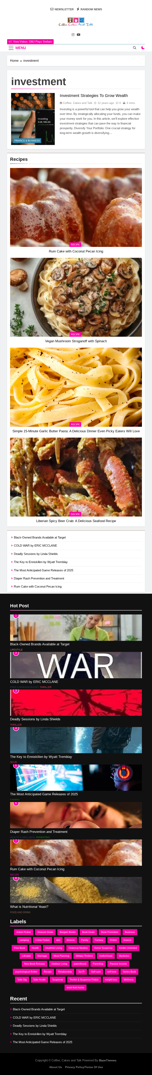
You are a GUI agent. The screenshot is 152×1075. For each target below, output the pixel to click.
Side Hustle (39, 979)
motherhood (105, 956)
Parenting (43, 837)
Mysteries (124, 956)
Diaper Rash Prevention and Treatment (39, 578)
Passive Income (118, 963)
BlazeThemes (107, 1060)
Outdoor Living (59, 963)
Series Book (129, 971)
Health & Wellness (22, 837)
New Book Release (34, 963)
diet (58, 940)
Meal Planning (61, 956)
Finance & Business (27, 140)
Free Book (19, 948)
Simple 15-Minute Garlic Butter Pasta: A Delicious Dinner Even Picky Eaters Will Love (76, 431)
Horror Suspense (103, 948)
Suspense (57, 979)
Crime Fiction (42, 940)
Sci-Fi (13, 762)
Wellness (129, 979)
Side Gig (22, 979)
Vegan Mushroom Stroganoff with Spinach (76, 341)
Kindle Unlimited (128, 948)
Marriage (42, 956)
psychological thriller (26, 971)
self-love (111, 971)
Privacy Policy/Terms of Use (84, 1067)
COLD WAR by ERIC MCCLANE (35, 545)
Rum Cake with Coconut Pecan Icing (76, 251)
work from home (75, 987)
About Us (55, 1067)
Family (84, 940)
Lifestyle (16, 649)
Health (35, 948)
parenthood (80, 963)
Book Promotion (109, 932)
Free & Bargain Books (24, 687)
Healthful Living (53, 948)
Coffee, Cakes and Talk (77, 102)
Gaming (15, 799)
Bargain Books (68, 932)
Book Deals (88, 932)
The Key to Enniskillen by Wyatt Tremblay (41, 562)
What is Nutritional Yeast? (29, 906)
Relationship (65, 971)
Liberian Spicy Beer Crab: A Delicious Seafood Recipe (76, 521)
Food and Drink (20, 912)
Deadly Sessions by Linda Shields (36, 554)
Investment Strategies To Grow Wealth (94, 95)
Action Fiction (23, 932)
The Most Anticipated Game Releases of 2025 (43, 570)
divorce (71, 940)
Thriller (45, 687)
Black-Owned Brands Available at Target (40, 537)
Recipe (75, 244)
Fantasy (99, 940)
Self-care (96, 971)
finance (127, 940)
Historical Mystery (78, 948)
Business (130, 932)
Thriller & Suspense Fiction (84, 979)
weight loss (111, 979)
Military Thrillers (84, 956)
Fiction (113, 940)
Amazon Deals (45, 932)
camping (24, 940)
